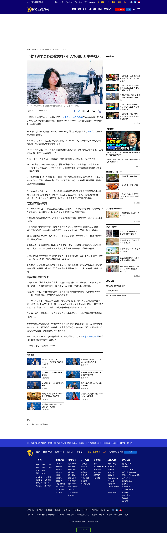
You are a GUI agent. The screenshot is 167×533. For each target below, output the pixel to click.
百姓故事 (125, 492)
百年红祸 (125, 484)
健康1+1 (96, 464)
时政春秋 (71, 472)
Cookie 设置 (83, 530)
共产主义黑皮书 (112, 291)
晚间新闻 (59, 472)
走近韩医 (96, 478)
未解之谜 (84, 464)
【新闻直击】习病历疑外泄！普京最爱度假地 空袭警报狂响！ (129, 116)
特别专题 (110, 281)
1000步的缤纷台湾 (113, 488)
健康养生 (97, 460)
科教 (43, 473)
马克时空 (71, 489)
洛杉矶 (50, 443)
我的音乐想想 (112, 492)
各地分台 (69, 2)
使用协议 (67, 510)
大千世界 (111, 481)
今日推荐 (110, 129)
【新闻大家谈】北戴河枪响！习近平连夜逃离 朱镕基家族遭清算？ (129, 87)
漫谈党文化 (126, 495)
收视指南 (49, 510)
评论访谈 (107, 9)
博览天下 (39, 483)
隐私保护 (58, 510)
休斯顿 (63, 443)
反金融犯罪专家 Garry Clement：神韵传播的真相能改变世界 (52, 361)
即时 (95, 9)
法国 (69, 443)
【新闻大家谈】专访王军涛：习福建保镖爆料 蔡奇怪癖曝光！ (129, 107)
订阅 (130, 452)
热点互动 (71, 467)
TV (129, 9)
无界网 (109, 515)
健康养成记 (97, 472)
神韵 (56, 2)
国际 (37, 465)
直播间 (79, 452)
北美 (52, 49)
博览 (100, 9)
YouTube (139, 2)
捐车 (119, 2)
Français (106, 443)
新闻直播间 (120, 9)
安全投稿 (76, 510)
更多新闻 (137, 203)
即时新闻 (39, 480)
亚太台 (82, 443)
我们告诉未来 (127, 464)
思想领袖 (71, 475)
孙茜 (81, 117)
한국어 (130, 443)
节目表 (70, 452)
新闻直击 (59, 475)
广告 (107, 2)
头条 (84, 9)
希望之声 (70, 515)
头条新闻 (110, 56)
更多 (126, 515)
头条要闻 (39, 477)
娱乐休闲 (112, 460)
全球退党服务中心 (82, 515)
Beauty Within (113, 478)
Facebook (131, 2)
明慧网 (94, 515)
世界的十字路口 (73, 487)
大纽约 (37, 443)
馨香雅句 (84, 472)
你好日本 (111, 467)
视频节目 (59, 452)
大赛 (61, 2)
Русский (115, 443)
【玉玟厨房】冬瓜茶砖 (128, 176)
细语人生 (71, 495)
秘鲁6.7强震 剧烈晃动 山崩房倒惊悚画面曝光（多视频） (130, 97)
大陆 (37, 473)
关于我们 (40, 510)
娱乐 (50, 465)
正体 (76, 2)
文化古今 (84, 481)
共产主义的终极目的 (129, 472)
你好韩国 (111, 469)
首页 (28, 49)
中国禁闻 (59, 469)
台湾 (43, 467)
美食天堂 (111, 472)
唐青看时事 (72, 484)
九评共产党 (126, 478)
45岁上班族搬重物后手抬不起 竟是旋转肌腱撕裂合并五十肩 (129, 269)
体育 (50, 467)
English (98, 443)
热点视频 (47, 477)
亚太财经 (59, 492)
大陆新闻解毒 (73, 492)
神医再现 (96, 475)
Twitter (135, 2)
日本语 (123, 443)
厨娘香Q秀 (111, 484)
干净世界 (61, 515)
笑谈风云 (84, 467)
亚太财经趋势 (60, 489)
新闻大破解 (72, 478)
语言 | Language (90, 2)
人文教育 (85, 460)
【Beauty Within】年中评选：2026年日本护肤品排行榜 (129, 196)
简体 (80, 2)
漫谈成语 (84, 475)
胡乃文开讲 (97, 469)
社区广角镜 (60, 487)
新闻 (74, 9)
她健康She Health (99, 467)
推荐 (89, 9)
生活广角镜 (112, 464)
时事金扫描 (72, 469)
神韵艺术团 (41, 515)
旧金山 (75, 443)
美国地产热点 (85, 484)
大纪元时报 (52, 515)
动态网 (101, 515)
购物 (124, 2)
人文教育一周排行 (113, 208)
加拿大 (58, 49)
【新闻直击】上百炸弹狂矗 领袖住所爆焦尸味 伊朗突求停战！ (130, 78)
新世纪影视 (118, 515)
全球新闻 (59, 464)
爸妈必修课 (85, 478)
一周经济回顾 (60, 484)
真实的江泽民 (127, 481)
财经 (43, 470)
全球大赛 (47, 486)
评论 (37, 470)
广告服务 (85, 510)
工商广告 (125, 501)
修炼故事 (125, 498)
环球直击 (59, 467)
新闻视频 (60, 460)
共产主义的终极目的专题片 (116, 295)
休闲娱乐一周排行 (113, 172)
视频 (79, 9)
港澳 (43, 465)
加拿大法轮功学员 (70, 117)
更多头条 (137, 123)
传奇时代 (125, 467)
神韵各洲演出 (44, 49)
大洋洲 (57, 443)
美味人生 (111, 475)
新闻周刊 (59, 478)
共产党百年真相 (127, 469)
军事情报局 (72, 481)
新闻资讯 (47, 452)
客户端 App (105, 510)
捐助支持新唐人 (94, 452)
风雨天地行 (126, 487)
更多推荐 (137, 166)
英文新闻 (101, 2)
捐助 (113, 2)
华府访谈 (59, 481)
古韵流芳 (84, 469)
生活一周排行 (112, 227)
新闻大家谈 (72, 464)
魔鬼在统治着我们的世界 (115, 286)
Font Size (93, 110)
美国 (37, 467)
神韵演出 (35, 49)
